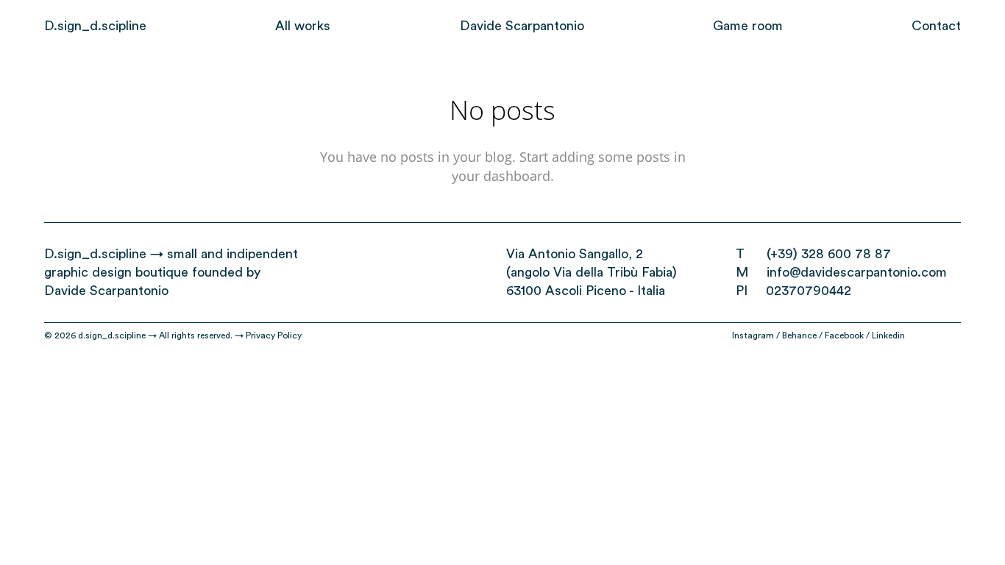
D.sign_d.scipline (95, 253)
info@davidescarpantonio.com (857, 272)
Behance (799, 335)
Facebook (844, 335)
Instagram (753, 335)
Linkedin (888, 335)
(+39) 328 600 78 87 (829, 253)
